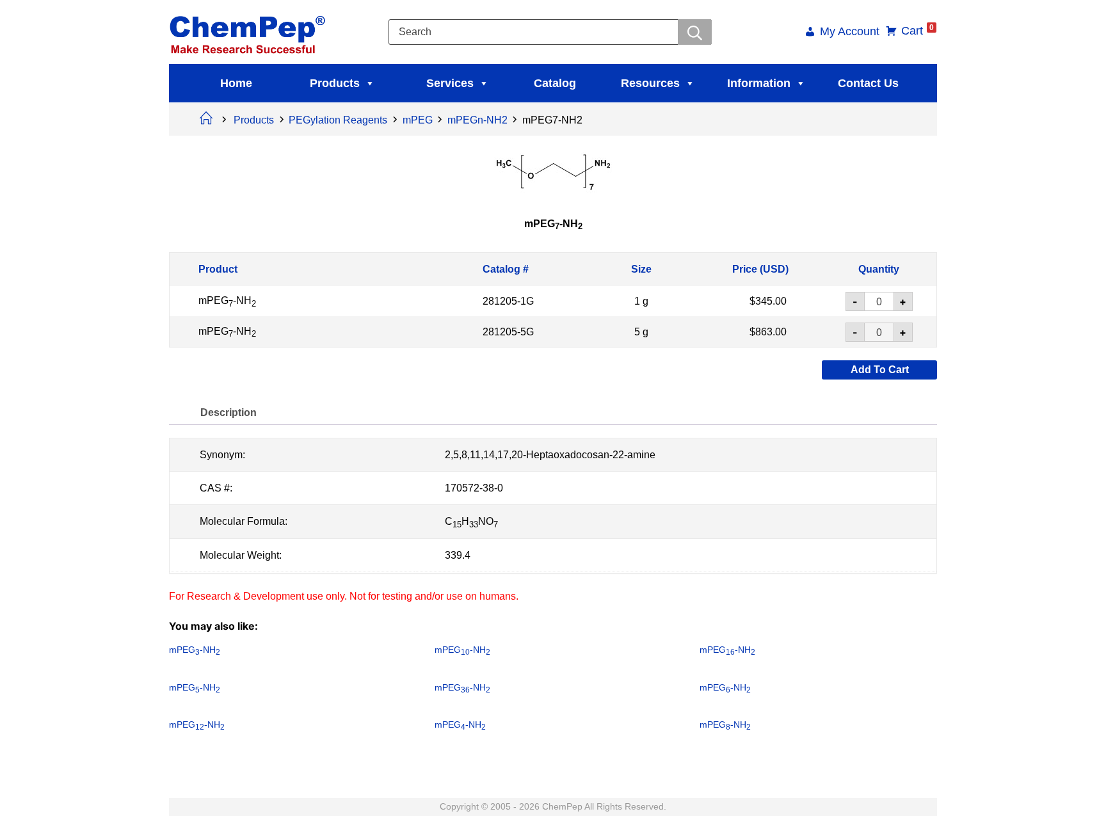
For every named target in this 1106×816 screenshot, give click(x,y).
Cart (917, 30)
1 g (641, 301)
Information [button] (758, 83)
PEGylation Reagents (338, 120)
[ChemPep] (250, 31)
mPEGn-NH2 (477, 120)
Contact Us (868, 83)
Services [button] (450, 83)
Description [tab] (228, 412)
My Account (849, 32)
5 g (641, 331)
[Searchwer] (695, 32)
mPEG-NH (227, 300)
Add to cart (880, 369)
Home (236, 83)
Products (335, 83)
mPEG (418, 120)
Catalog (555, 83)
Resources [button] (650, 83)
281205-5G (508, 331)
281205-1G (508, 301)
